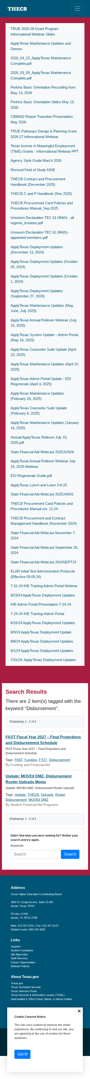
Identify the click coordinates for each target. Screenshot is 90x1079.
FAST (19, 760)
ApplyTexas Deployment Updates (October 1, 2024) (44, 279)
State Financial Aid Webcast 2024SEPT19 (43, 562)
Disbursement (59, 760)
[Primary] (77, 8)
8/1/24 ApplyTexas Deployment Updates (42, 651)
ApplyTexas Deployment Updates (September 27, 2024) (37, 293)
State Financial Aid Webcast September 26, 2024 (44, 550)
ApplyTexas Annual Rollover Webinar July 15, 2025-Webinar (43, 464)
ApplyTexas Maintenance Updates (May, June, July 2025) (42, 308)
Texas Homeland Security (26, 987)
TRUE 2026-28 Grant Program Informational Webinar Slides (35, 31)
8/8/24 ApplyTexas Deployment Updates (42, 641)
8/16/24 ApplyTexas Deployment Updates (43, 623)
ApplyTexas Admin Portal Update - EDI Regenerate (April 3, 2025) (41, 381)
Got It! (22, 1054)
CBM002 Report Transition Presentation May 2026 (42, 119)
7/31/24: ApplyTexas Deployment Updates (43, 660)
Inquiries (16, 946)
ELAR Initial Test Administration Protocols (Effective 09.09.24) (43, 574)
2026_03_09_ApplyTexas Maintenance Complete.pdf (41, 75)
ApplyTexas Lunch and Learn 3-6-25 (39, 485)
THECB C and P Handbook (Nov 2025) (41, 194)
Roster (60, 794)
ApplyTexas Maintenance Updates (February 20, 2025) (37, 396)
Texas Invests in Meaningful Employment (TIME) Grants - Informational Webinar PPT (44, 148)
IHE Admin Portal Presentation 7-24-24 (41, 604)
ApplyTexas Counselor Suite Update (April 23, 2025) (43, 352)
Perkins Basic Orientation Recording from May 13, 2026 (43, 90)
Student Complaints (22, 950)
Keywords (17, 845)
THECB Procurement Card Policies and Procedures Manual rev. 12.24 (42, 506)
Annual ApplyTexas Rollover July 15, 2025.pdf (39, 440)
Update (20, 794)
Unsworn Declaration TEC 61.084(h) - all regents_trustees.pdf (42, 220)
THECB (33, 794)
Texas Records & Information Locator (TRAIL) (38, 995)
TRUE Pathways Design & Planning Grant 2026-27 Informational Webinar (44, 134)
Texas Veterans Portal (23, 991)
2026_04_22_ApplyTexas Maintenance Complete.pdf (41, 61)
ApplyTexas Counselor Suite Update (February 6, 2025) (39, 411)
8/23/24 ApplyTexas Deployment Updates (43, 595)
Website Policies (20, 966)
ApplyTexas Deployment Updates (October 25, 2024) (44, 264)
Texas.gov (17, 983)
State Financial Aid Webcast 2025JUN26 (42, 452)
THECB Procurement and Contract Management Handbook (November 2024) (44, 521)
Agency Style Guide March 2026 (36, 160)
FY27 (43, 760)
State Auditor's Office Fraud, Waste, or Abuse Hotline (41, 999)
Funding (30, 760)
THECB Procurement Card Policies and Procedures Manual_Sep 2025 (42, 206)
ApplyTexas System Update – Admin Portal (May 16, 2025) (44, 337)
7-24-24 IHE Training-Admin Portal (37, 614)
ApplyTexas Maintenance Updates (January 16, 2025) (45, 425)
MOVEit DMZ (38, 800)
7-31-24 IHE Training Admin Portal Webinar (44, 586)
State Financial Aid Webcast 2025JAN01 (42, 494)
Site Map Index (19, 954)
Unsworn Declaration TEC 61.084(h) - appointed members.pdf (40, 235)
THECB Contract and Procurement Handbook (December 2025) (38, 182)
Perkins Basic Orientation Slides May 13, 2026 (43, 104)
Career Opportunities (23, 962)
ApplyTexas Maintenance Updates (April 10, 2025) (45, 367)
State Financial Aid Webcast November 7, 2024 (43, 535)
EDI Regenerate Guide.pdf (31, 476)
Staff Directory (19, 958)
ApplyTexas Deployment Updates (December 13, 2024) (37, 249)
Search (70, 854)
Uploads (47, 794)
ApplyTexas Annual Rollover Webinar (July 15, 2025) (44, 323)
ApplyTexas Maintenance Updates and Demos (41, 46)
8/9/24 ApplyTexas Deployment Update (41, 632)
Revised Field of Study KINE (33, 170)
